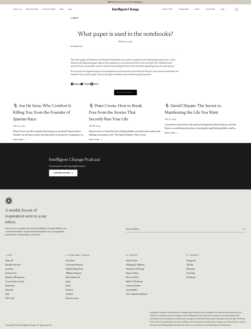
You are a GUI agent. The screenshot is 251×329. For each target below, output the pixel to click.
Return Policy (132, 273)
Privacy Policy (132, 277)
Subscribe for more (61, 173)
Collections (48, 9)
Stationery (10, 285)
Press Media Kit (73, 277)
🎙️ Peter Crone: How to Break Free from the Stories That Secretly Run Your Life (115, 112)
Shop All (17, 9)
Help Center (131, 260)
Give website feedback (136, 294)
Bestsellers (32, 9)
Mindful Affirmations (15, 277)
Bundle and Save (13, 264)
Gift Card (9, 298)
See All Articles (124, 92)
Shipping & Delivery (135, 264)
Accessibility (132, 289)
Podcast (69, 289)
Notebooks (77, 46)
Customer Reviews (74, 264)
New (62, 9)
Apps (197, 9)
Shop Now (138, 2)
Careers (69, 294)
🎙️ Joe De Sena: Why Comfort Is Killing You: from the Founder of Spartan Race (42, 112)
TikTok (189, 264)
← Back (74, 18)
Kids (7, 294)
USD (222, 9)
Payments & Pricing (135, 268)
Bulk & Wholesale (134, 281)
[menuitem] (62, 9)
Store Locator (72, 298)
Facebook (191, 277)
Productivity (11, 273)
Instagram (191, 260)
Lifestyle (9, 289)
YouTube (190, 273)
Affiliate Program (73, 273)
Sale (70, 9)
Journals (9, 268)
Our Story (167, 9)
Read (68, 285)
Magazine (184, 9)
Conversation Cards (14, 281)
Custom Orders (133, 285)
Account (210, 9)
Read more (18, 139)
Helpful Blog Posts (74, 268)
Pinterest (190, 268)
